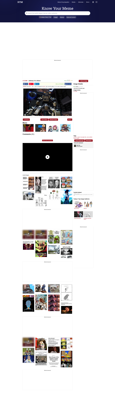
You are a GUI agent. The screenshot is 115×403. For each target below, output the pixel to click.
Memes (62, 17)
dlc (85, 137)
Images (55, 17)
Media (73, 2)
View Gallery (44, 119)
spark (77, 138)
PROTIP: (25, 86)
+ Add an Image (83, 81)
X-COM (25, 80)
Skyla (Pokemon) (77, 218)
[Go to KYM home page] (20, 2)
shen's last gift (81, 137)
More (87, 2)
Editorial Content (71, 17)
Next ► (69, 119)
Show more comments (47, 140)
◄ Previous (26, 119)
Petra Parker (76, 208)
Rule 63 (85, 208)
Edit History (89, 140)
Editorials (81, 2)
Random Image (53, 119)
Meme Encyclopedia (63, 2)
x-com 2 (75, 137)
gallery (44, 86)
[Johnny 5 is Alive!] (47, 102)
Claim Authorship (79, 140)
